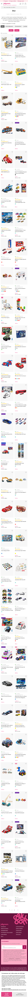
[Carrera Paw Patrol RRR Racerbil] (1, 203)
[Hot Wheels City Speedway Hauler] (1, 145)
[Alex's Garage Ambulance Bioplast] (15, 640)
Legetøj (8, 14)
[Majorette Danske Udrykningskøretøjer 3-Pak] (15, 203)
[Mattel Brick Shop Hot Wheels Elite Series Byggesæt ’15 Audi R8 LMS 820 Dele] (1, 873)
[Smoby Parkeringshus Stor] (1, 58)
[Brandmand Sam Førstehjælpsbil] (1, 466)
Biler (20, 14)
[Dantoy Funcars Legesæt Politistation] (16, 87)
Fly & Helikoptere (9, 26)
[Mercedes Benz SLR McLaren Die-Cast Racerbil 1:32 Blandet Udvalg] (2, 436)
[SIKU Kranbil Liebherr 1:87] (1, 87)
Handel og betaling (19, 928)
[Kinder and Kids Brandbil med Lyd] (17, 291)
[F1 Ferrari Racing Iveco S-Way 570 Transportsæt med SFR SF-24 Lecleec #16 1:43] (15, 407)
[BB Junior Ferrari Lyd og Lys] (4, 291)
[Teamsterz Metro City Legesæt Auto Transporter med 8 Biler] (15, 58)
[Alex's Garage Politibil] (1, 553)
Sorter (17, 30)
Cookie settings (19, 932)
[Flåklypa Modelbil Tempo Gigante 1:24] (1, 116)
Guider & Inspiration (4, 928)
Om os (2, 936)
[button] (2, 3)
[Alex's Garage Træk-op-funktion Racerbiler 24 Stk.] (1, 582)
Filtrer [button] (11, 30)
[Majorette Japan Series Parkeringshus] (15, 844)
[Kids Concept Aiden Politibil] (15, 553)
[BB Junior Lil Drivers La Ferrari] (5, 291)
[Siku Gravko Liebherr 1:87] (1, 495)
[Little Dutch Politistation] (15, 873)
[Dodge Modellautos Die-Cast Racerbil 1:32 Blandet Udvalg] (4, 436)
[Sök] (2, 7)
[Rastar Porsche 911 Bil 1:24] (1, 699)
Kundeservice (3, 926)
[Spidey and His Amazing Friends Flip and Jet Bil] (1, 378)
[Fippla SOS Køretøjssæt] (15, 815)
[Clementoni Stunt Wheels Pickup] (4, 757)
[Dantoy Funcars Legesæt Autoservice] (15, 87)
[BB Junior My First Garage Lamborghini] (1, 291)
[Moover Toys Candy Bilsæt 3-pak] (15, 495)
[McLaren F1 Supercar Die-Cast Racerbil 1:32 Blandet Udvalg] (5, 436)
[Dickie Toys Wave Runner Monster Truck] (1, 640)
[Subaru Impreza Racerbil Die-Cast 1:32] (1, 436)
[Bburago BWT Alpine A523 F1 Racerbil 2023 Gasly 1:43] (1, 728)
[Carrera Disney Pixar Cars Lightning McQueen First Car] (1, 524)
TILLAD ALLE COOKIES (6, 994)
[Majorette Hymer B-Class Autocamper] (1, 407)
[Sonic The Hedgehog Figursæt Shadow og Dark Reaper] (15, 174)
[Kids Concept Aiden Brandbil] (15, 524)
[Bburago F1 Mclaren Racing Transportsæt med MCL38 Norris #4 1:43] (16, 407)
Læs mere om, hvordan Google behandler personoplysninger (14, 989)
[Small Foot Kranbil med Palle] (1, 815)
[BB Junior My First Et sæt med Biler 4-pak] (2, 291)
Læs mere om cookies (6, 988)
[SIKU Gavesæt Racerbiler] (1, 262)
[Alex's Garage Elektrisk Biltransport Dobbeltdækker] (15, 145)
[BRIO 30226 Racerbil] (1, 174)
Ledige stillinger (4, 934)
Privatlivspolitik (18, 930)
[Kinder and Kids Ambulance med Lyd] (15, 291)
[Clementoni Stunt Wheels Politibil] (1, 757)
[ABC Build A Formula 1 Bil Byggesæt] (15, 669)
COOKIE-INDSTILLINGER (20, 994)
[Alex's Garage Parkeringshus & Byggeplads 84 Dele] (15, 116)
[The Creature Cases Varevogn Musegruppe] (1, 669)
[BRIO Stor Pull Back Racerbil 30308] (15, 262)
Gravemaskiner (18, 26)
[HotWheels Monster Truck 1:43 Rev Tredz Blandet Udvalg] (1, 611)
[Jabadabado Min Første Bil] (15, 582)
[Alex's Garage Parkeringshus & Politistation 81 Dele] (16, 116)
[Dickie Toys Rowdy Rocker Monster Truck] (1, 349)
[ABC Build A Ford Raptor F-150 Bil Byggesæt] (15, 786)
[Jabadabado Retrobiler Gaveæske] (1, 786)
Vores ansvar (18, 934)
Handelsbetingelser (4, 930)
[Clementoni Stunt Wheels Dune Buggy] (2, 757)
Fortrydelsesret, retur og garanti (7, 932)
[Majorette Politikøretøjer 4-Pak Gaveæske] (15, 611)
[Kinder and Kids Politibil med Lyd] (16, 291)
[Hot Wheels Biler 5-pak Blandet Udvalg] (15, 466)
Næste (18, 910)
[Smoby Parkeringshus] (1, 320)
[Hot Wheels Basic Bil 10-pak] (15, 436)
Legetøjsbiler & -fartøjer (14, 14)
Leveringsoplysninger (20, 926)
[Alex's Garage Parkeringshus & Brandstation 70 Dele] (17, 116)
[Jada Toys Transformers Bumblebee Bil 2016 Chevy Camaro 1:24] (15, 728)
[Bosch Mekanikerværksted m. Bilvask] (15, 349)
